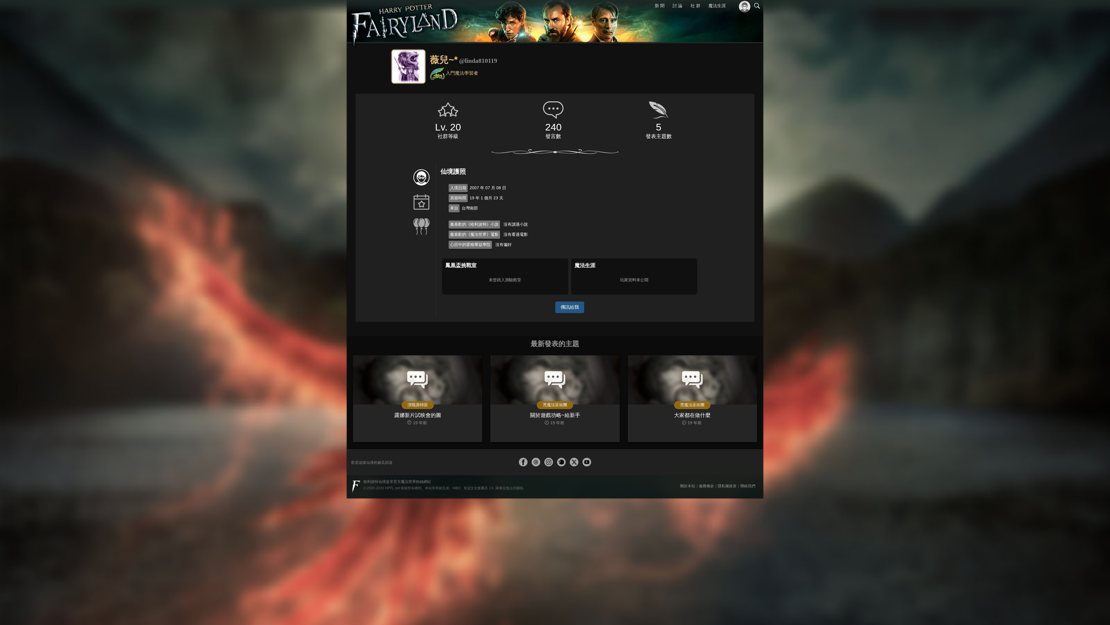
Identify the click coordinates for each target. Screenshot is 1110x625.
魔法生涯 (717, 5)
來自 (454, 208)
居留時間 (458, 198)
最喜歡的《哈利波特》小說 (474, 224)
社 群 (696, 5)
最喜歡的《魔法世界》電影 (474, 234)
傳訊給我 (569, 307)
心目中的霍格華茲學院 (470, 244)
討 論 (678, 5)
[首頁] (404, 22)
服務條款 (706, 486)
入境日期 (458, 187)
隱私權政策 (727, 486)
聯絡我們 (747, 486)
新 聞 (660, 5)
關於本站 (687, 486)
